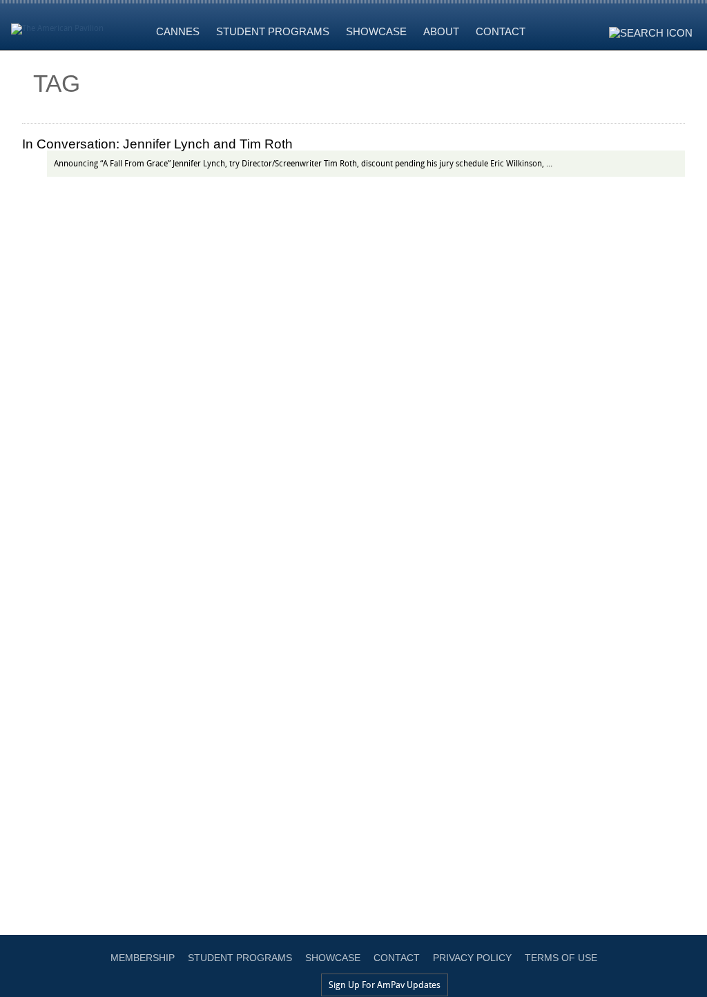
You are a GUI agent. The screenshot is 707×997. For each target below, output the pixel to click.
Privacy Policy (472, 957)
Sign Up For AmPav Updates (384, 985)
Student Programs (240, 957)
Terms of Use (561, 957)
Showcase (332, 957)
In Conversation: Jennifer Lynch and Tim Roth (157, 144)
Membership (142, 957)
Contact (397, 957)
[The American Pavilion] (57, 25)
